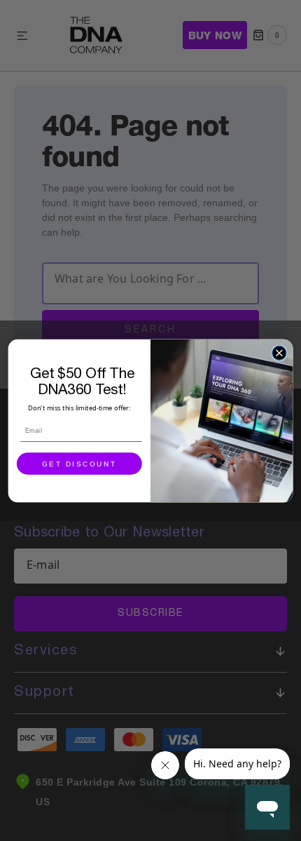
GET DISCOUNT (79, 463)
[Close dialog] (279, 353)
